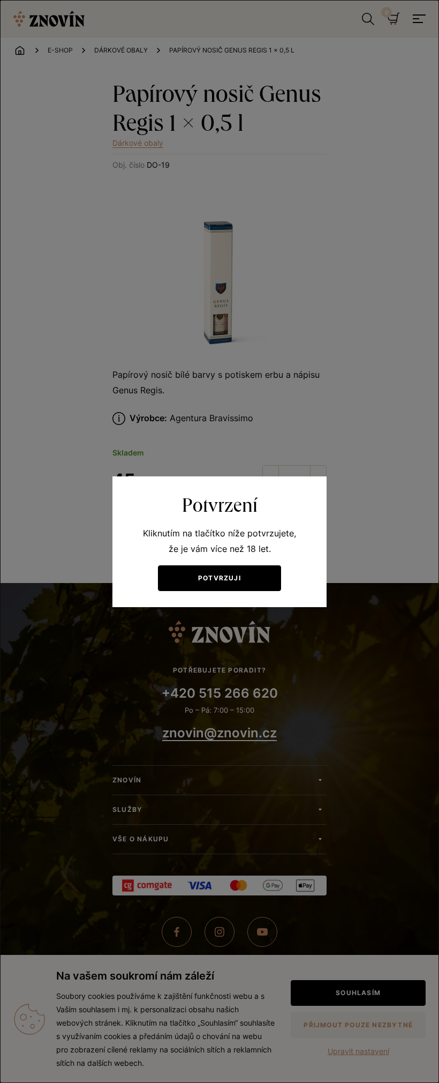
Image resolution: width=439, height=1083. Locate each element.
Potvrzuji (219, 578)
